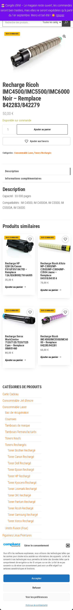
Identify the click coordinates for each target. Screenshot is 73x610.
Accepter (36, 578)
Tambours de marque (17, 425)
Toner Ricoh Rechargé (20, 508)
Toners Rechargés (42, 153)
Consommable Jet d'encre (18, 400)
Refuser (36, 587)
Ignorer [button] (60, 15)
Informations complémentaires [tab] (23, 178)
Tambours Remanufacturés (20, 432)
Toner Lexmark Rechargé (22, 489)
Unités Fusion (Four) (16, 528)
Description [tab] (12, 171)
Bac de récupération (17, 412)
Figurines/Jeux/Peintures (17, 535)
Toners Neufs (13, 438)
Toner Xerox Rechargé (21, 521)
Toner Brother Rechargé (21, 450)
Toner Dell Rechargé (19, 463)
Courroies (10, 419)
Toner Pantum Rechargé (21, 502)
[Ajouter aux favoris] (30, 239)
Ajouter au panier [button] (14, 287)
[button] (68, 545)
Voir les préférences (37, 597)
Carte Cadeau (10, 394)
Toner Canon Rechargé (21, 456)
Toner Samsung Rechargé (23, 514)
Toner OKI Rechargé (19, 495)
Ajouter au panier (42, 129)
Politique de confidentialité (37, 605)
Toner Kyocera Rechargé (22, 482)
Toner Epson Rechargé (21, 469)
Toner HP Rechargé (19, 476)
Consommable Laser (23, 153)
